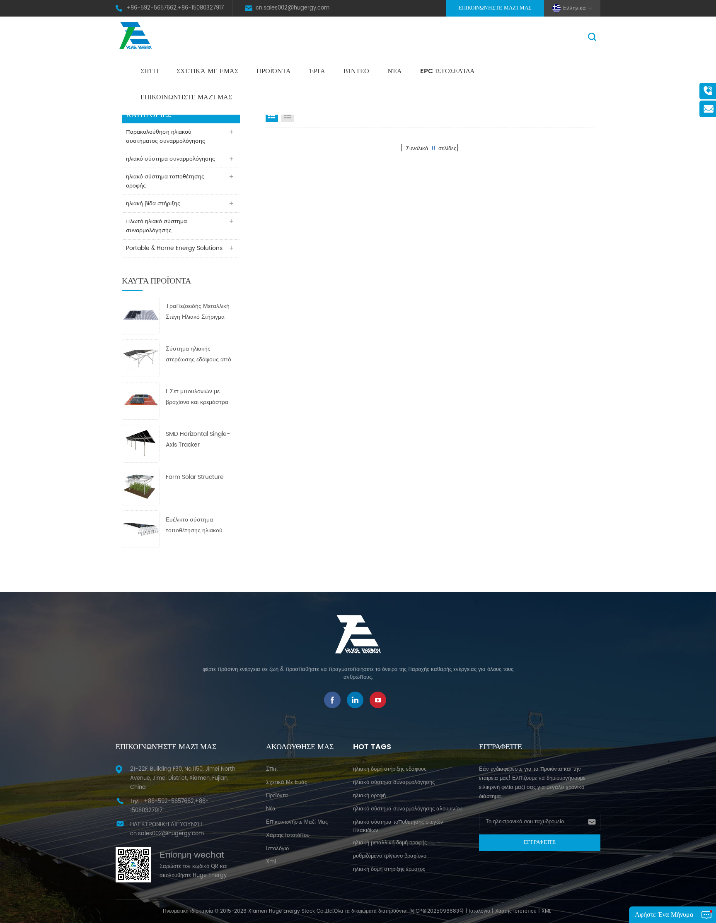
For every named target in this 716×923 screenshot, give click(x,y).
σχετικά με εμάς (207, 71)
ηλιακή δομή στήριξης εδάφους (389, 769)
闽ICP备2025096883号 (436, 911)
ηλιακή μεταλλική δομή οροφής (390, 843)
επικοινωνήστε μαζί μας (186, 97)
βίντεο (356, 71)
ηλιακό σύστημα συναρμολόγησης (170, 158)
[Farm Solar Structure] (140, 486)
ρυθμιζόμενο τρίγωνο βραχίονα (390, 856)
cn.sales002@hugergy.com (292, 8)
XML (546, 911)
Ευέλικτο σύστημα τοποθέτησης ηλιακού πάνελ (194, 525)
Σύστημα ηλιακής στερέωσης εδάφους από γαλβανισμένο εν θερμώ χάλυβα (198, 354)
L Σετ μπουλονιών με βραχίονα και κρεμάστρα (197, 397)
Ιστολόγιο (479, 911)
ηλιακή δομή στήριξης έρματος (389, 869)
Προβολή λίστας (287, 116)
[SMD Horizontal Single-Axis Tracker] (140, 443)
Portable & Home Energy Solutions (174, 248)
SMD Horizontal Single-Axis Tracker (198, 439)
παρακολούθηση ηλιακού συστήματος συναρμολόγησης (165, 136)
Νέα (394, 71)
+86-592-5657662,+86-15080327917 (175, 8)
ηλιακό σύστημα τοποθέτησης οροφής (165, 181)
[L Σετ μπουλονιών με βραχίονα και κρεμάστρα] (140, 401)
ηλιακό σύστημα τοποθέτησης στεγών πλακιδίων (398, 826)
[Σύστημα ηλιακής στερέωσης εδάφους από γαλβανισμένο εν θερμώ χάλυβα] (140, 358)
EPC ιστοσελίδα (447, 71)
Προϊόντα (273, 71)
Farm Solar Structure (195, 477)
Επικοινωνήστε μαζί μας (495, 8)
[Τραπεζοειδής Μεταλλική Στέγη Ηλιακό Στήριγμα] (140, 315)
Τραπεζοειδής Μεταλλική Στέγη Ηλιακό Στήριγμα (198, 311)
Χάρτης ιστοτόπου (288, 835)
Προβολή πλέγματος (272, 116)
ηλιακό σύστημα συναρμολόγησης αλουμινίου (407, 809)
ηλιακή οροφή (369, 795)
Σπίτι (149, 71)
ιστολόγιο (277, 848)
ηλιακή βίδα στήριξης (153, 203)
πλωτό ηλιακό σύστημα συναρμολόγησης (156, 225)
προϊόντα (277, 795)
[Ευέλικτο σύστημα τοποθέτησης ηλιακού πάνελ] (140, 529)
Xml (271, 862)
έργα (317, 71)
